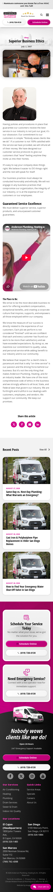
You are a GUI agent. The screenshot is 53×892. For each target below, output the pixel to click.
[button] (14, 22)
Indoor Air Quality (12, 811)
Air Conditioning (11, 789)
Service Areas (33, 789)
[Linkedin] (38, 424)
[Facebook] (22, 424)
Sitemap (42, 879)
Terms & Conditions (14, 879)
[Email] (30, 424)
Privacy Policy (30, 879)
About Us (31, 802)
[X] (14, 424)
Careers (31, 798)
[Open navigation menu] (47, 15)
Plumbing (8, 798)
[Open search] (41, 14)
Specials (31, 793)
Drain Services (10, 802)
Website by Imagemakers (26, 885)
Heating (7, 793)
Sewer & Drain (10, 806)
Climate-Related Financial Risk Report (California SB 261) (26, 881)
